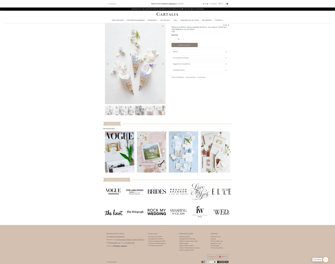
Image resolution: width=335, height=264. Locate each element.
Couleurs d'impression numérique (189, 248)
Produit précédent (191, 77)
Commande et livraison (181, 58)
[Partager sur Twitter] (226, 25)
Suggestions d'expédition (181, 64)
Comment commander (155, 236)
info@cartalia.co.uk (114, 243)
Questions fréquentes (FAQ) (156, 241)
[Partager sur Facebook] (224, 25)
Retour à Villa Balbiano (178, 77)
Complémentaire (179, 70)
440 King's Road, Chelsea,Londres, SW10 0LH (130, 240)
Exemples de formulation (155, 239)
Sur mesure (206, 20)
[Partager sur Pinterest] (228, 25)
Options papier (183, 243)
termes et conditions (217, 248)
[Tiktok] (207, 3)
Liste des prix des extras (155, 245)
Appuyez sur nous (216, 243)
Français (213, 4)
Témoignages (215, 245)
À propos (213, 239)
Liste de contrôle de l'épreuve (157, 243)
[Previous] (108, 64)
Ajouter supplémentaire (186, 250)
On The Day (165, 20)
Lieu (175, 20)
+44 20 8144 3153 (129, 243)
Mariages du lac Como (190, 20)
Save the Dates (118, 20)
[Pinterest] (205, 3)
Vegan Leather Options (186, 245)
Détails (175, 51)
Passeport (152, 20)
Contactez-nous (215, 236)
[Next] (163, 64)
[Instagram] (203, 3)
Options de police (184, 236)
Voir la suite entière (109, 128)
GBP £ (220, 4)
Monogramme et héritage (187, 239)
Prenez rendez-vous (217, 241)
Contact (218, 20)
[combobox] (126, 4)
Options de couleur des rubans (188, 241)
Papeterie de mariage (135, 20)
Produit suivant (201, 77)
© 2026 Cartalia (111, 262)
